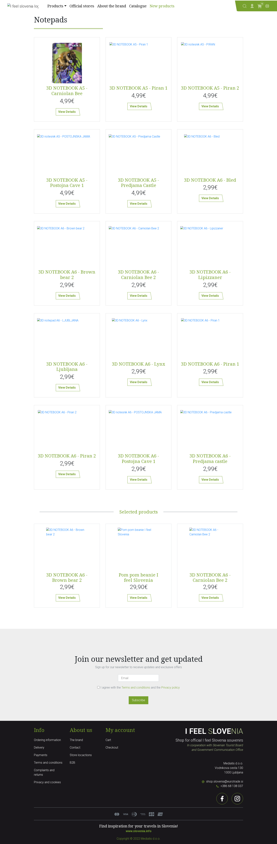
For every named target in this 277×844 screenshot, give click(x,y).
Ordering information (47, 740)
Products (55, 5)
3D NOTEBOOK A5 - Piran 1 (138, 88)
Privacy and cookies (47, 782)
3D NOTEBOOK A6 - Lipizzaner (210, 274)
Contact (75, 747)
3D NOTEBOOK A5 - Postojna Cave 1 (66, 182)
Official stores (82, 5)
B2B (72, 762)
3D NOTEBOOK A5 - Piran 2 (210, 88)
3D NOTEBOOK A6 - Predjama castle (210, 458)
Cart (108, 740)
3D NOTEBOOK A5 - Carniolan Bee (66, 90)
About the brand (111, 5)
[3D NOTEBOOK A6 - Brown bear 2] (67, 548)
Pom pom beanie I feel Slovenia (138, 577)
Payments (40, 755)
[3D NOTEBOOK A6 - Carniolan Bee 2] (210, 548)
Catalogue (138, 5)
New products (162, 5)
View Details (67, 112)
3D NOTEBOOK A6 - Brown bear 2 (66, 274)
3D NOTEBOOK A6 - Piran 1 (210, 364)
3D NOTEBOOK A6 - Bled (210, 180)
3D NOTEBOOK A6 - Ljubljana (66, 366)
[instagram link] (237, 798)
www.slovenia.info (139, 831)
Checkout (112, 747)
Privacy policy (170, 687)
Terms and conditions (136, 687)
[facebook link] (222, 798)
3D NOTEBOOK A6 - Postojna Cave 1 (138, 458)
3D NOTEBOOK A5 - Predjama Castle (138, 182)
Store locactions (81, 755)
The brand (76, 740)
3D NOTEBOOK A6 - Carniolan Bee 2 (138, 274)
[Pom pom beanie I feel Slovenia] (138, 548)
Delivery (39, 747)
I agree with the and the (140, 687)
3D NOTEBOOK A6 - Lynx (138, 364)
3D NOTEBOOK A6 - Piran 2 (67, 456)
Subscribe (138, 700)
